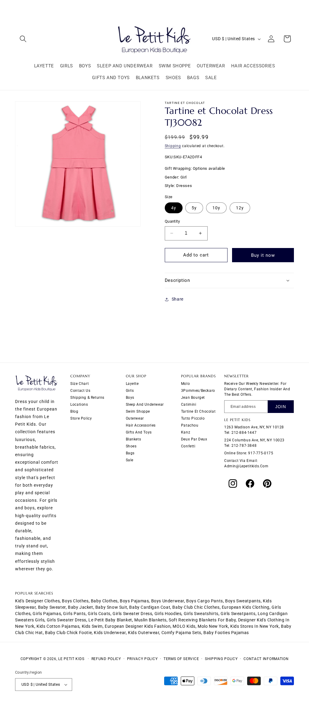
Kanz (185, 432)
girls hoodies (168, 613)
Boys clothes (75, 600)
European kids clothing (245, 607)
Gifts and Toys (139, 432)
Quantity (172, 221)
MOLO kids (184, 626)
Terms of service (181, 659)
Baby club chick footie (68, 632)
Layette (132, 384)
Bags (130, 453)
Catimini (188, 404)
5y (194, 207)
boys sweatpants (243, 600)
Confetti (188, 446)
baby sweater (52, 607)
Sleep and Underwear (145, 404)
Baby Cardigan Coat (149, 607)
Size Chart (79, 384)
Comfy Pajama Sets (181, 632)
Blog (74, 411)
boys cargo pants (204, 600)
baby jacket (80, 607)
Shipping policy (221, 659)
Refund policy (106, 659)
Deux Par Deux (194, 439)
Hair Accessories (141, 425)
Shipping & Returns (87, 397)
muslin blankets (150, 619)
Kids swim (92, 626)
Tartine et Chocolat (198, 411)
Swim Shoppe (138, 411)
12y (240, 207)
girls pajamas (47, 613)
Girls (130, 390)
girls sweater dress (132, 613)
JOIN (280, 406)
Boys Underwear (167, 600)
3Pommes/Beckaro (198, 390)
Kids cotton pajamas (58, 626)
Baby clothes (104, 600)
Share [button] (177, 299)
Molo (185, 384)
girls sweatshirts (201, 613)
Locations (79, 404)
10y (216, 207)
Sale (129, 460)
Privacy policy (142, 659)
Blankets (133, 439)
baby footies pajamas (226, 632)
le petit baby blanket (110, 619)
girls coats (99, 613)
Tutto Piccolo (193, 418)
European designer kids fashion (137, 626)
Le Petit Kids (71, 659)
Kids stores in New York (254, 626)
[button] (23, 39)
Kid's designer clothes (37, 600)
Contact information (266, 659)
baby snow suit (111, 607)
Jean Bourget (193, 397)
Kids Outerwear (143, 632)
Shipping (173, 146)
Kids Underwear (110, 632)
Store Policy (81, 418)
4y (173, 207)
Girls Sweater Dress (66, 619)
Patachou (190, 425)
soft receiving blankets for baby (202, 619)
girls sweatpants (238, 613)
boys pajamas (134, 600)
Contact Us (80, 390)
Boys (130, 397)
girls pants (74, 613)
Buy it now (263, 255)
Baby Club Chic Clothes (195, 607)
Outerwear (135, 418)
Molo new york (213, 626)
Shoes (131, 446)
